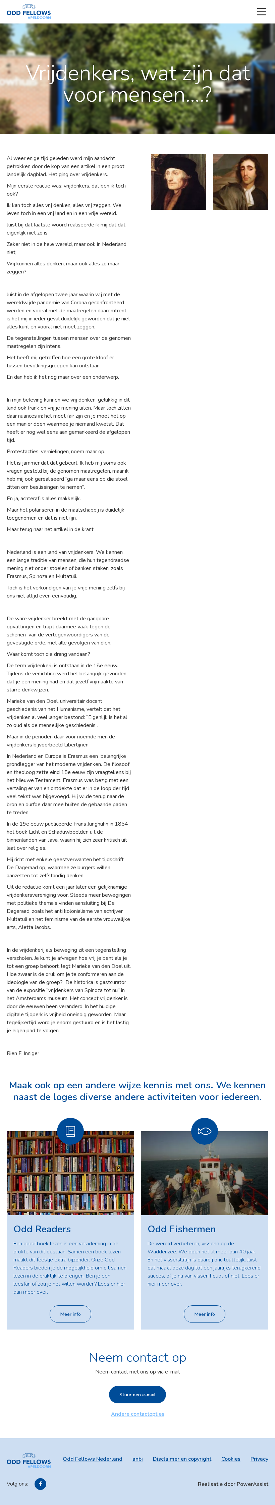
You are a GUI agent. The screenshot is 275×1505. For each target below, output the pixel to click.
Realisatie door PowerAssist (233, 1484)
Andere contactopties (137, 1414)
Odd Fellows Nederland (92, 1459)
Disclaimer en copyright (182, 1459)
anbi (137, 1459)
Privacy (259, 1459)
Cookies (230, 1459)
